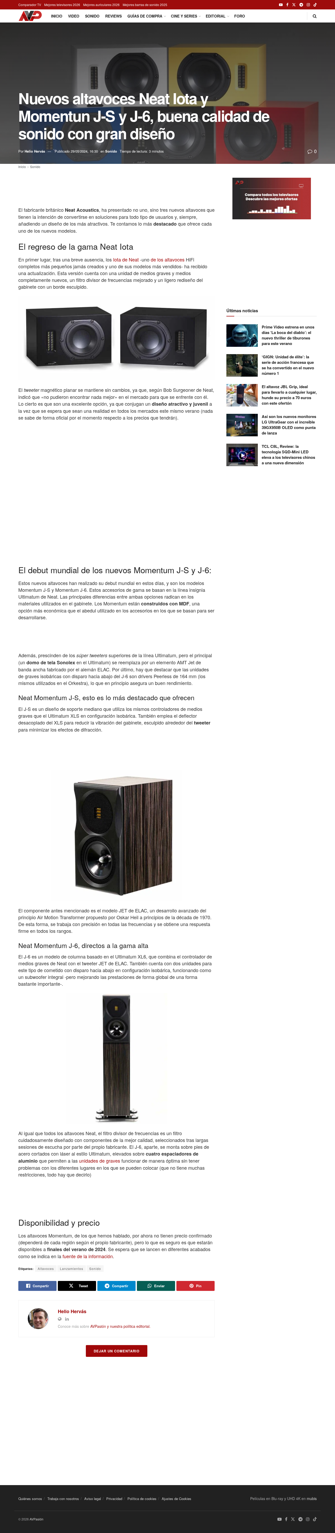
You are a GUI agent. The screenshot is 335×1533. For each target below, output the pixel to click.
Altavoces (46, 1268)
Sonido (92, 16)
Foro (239, 16)
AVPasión (36, 1519)
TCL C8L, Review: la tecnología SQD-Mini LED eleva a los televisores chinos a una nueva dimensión (288, 454)
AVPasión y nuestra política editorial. (120, 1326)
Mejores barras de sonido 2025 (145, 4)
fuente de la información (87, 1256)
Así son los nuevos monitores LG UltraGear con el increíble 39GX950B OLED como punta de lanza (289, 425)
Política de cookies (142, 1498)
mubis (312, 1498)
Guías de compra (144, 16)
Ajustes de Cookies (176, 1498)
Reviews (113, 16)
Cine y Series (184, 16)
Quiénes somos (30, 1498)
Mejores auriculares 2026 (101, 4)
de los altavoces (168, 259)
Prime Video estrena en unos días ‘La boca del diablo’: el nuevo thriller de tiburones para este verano (288, 335)
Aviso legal (92, 1498)
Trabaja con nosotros (63, 1498)
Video (73, 16)
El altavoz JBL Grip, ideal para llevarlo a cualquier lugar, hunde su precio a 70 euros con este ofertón (289, 395)
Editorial (216, 16)
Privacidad (114, 1498)
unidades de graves (99, 1160)
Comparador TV (29, 4)
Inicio (56, 16)
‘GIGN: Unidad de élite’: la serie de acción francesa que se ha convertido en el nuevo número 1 (288, 365)
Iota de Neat (125, 259)
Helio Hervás (35, 151)
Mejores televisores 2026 (62, 4)
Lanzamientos (71, 1268)
